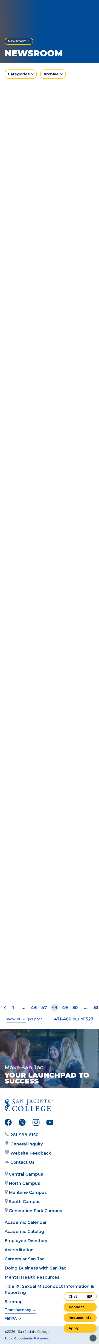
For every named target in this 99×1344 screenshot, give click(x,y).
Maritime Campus (28, 1192)
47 (44, 1007)
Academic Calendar (26, 1222)
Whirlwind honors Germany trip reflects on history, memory (47, 523)
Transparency (18, 1310)
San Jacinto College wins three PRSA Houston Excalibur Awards (48, 432)
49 (65, 1007)
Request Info (80, 1318)
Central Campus (26, 1174)
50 (75, 1007)
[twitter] (22, 1123)
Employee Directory (26, 1240)
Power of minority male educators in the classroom (42, 154)
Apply (74, 1328)
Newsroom (17, 41)
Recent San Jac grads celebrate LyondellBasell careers (47, 245)
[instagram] (36, 1123)
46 (34, 1007)
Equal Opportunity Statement (27, 1338)
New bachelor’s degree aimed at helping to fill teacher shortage (49, 982)
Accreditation (19, 1249)
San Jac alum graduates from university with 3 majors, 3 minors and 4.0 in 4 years (45, 338)
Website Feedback (30, 1153)
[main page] (17, 8)
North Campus (24, 1183)
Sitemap (14, 1301)
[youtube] (49, 1123)
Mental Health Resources (32, 1277)
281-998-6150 (24, 1134)
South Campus (25, 1201)
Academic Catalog (24, 1231)
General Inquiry (26, 1144)
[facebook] (8, 1123)
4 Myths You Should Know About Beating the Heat (49, 710)
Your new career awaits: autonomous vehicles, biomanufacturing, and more (44, 616)
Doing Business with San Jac (35, 1268)
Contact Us (22, 1162)
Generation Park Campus (35, 1210)
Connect (76, 1307)
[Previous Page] (5, 1007)
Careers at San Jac (24, 1259)
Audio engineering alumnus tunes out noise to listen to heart (49, 891)
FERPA (11, 1318)
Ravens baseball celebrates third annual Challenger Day (49, 801)
